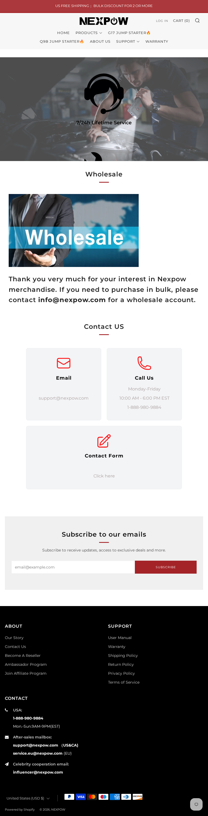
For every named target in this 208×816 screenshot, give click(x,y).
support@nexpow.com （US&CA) (45, 745)
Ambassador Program (26, 664)
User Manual (120, 637)
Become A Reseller (23, 655)
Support (125, 41)
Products (87, 33)
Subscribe (166, 567)
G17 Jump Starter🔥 (129, 33)
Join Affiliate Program (26, 673)
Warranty (156, 41)
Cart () (181, 20)
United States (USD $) (25, 798)
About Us (100, 41)
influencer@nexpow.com (38, 772)
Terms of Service (123, 682)
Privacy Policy (121, 673)
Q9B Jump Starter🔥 (62, 41)
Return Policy (121, 664)
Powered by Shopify (20, 809)
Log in (162, 21)
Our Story (14, 637)
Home (63, 33)
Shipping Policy (123, 655)
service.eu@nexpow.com (38, 753)
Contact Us (15, 646)
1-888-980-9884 (28, 718)
